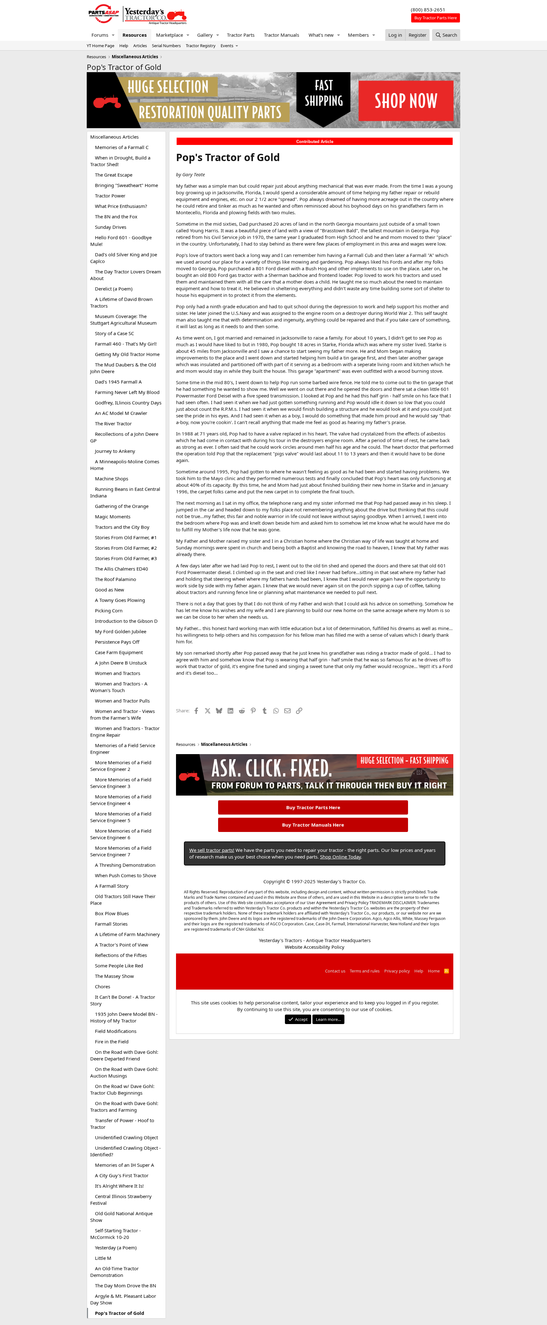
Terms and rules (365, 971)
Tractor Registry (201, 45)
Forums (99, 35)
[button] (113, 35)
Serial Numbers (166, 45)
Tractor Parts (241, 35)
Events (227, 45)
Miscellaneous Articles (114, 137)
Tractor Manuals (281, 35)
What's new (321, 35)
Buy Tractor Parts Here (313, 807)
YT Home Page (100, 45)
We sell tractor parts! (211, 850)
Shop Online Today (340, 856)
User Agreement (321, 902)
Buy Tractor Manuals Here (313, 825)
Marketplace (169, 35)
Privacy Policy (356, 902)
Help (123, 45)
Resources (135, 35)
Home (434, 971)
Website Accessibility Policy (314, 947)
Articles (140, 45)
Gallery (205, 35)
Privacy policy (397, 971)
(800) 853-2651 (428, 9)
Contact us (335, 971)
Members (358, 35)
